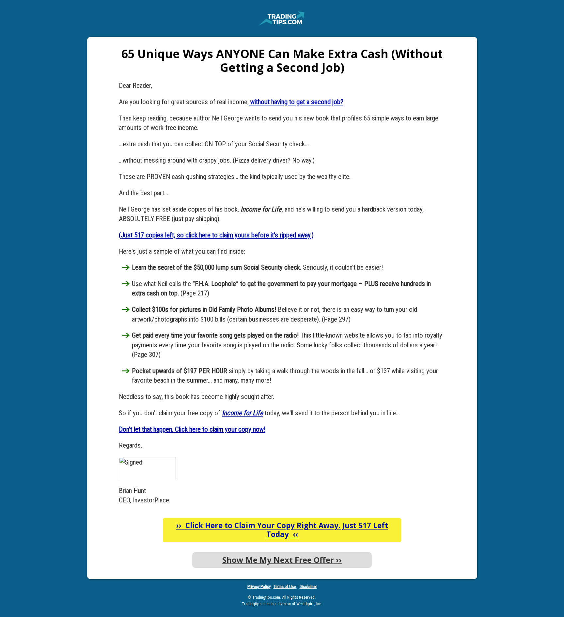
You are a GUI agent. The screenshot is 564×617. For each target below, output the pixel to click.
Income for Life (242, 413)
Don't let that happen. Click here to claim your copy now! (192, 429)
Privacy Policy (259, 586)
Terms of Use (285, 586)
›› (282, 559)
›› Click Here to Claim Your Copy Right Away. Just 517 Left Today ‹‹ (282, 529)
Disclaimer (308, 586)
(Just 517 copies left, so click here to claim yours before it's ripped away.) (216, 235)
